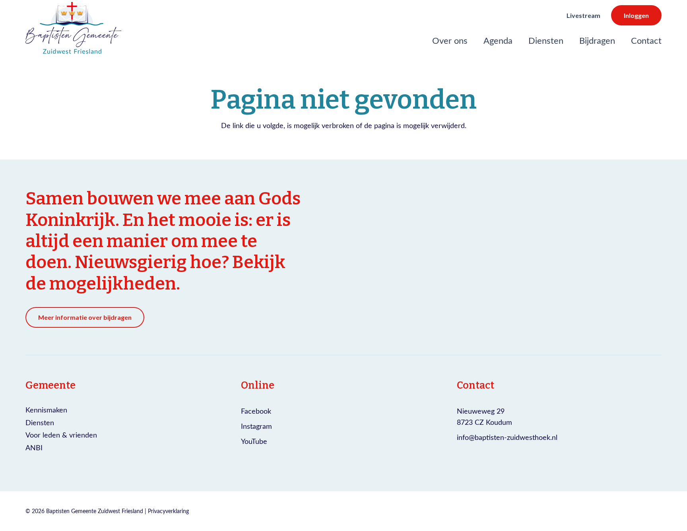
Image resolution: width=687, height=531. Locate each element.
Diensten (39, 422)
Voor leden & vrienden (61, 435)
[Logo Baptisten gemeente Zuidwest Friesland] (73, 28)
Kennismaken (46, 409)
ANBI (34, 447)
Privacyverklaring (168, 511)
